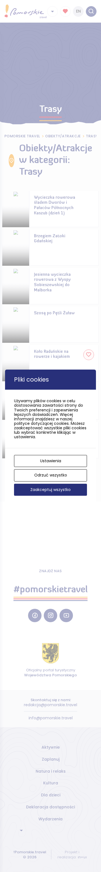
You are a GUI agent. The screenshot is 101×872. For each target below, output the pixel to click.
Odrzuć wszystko (50, 475)
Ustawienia (50, 461)
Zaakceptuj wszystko (50, 489)
